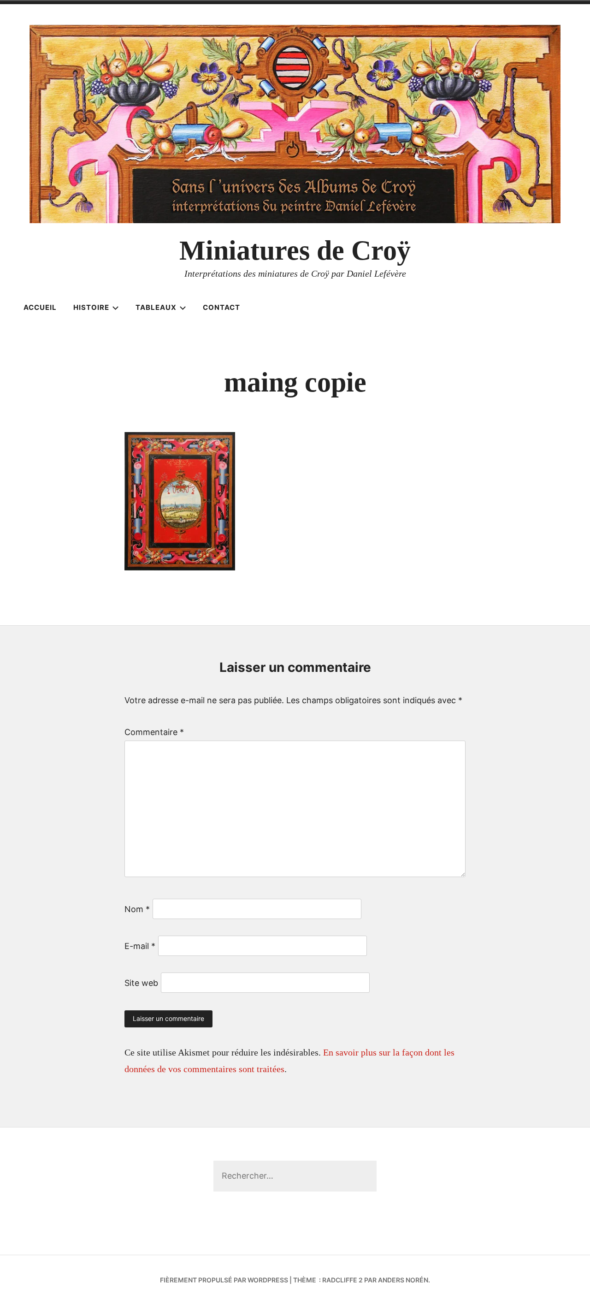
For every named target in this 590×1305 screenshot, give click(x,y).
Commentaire (154, 732)
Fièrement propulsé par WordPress (224, 1280)
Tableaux (156, 307)
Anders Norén (403, 1280)
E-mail (139, 946)
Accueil (40, 307)
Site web (141, 983)
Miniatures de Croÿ (295, 250)
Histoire (91, 307)
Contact (221, 307)
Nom (137, 909)
